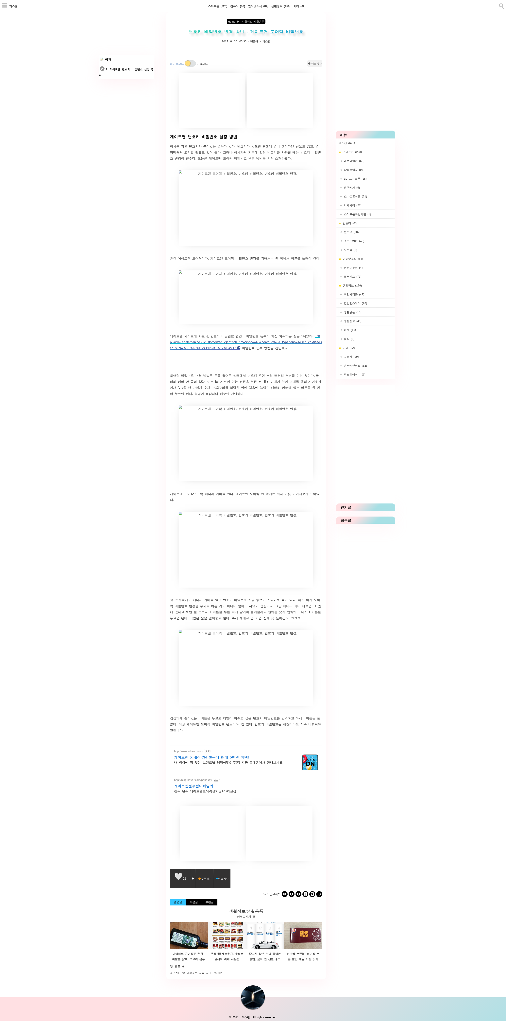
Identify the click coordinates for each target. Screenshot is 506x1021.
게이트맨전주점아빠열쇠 (193, 785)
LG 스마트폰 (355, 178)
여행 (349, 329)
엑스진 (13, 6)
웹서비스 (352, 276)
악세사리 (352, 205)
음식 (348, 338)
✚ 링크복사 (315, 63)
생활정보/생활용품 (246, 911)
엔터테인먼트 (355, 365)
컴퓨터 (237, 6)
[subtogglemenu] (4, 5)
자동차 (351, 356)
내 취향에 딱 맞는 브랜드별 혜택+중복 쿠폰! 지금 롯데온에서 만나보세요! (228, 762)
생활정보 (281, 6)
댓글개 (254, 41)
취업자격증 (353, 294)
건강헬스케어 (355, 303)
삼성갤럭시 (353, 169)
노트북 (350, 249)
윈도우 (351, 231)
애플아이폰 (353, 160)
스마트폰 (217, 6)
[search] (501, 5)
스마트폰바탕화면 (357, 214)
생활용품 (352, 312)
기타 (300, 6)
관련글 (178, 902)
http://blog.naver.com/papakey (193, 779)
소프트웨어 (353, 240)
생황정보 (352, 320)
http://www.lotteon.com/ (188, 751)
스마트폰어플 (355, 196)
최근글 (194, 902)
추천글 (209, 902)
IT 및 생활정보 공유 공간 (194, 972)
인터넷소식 (258, 6)
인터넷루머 (353, 267)
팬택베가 (351, 187)
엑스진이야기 (354, 374)
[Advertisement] (212, 100)
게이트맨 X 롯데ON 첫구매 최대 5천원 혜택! (211, 757)
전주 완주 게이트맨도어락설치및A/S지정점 (205, 791)
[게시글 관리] (193, 878)
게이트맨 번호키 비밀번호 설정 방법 (203, 136)
